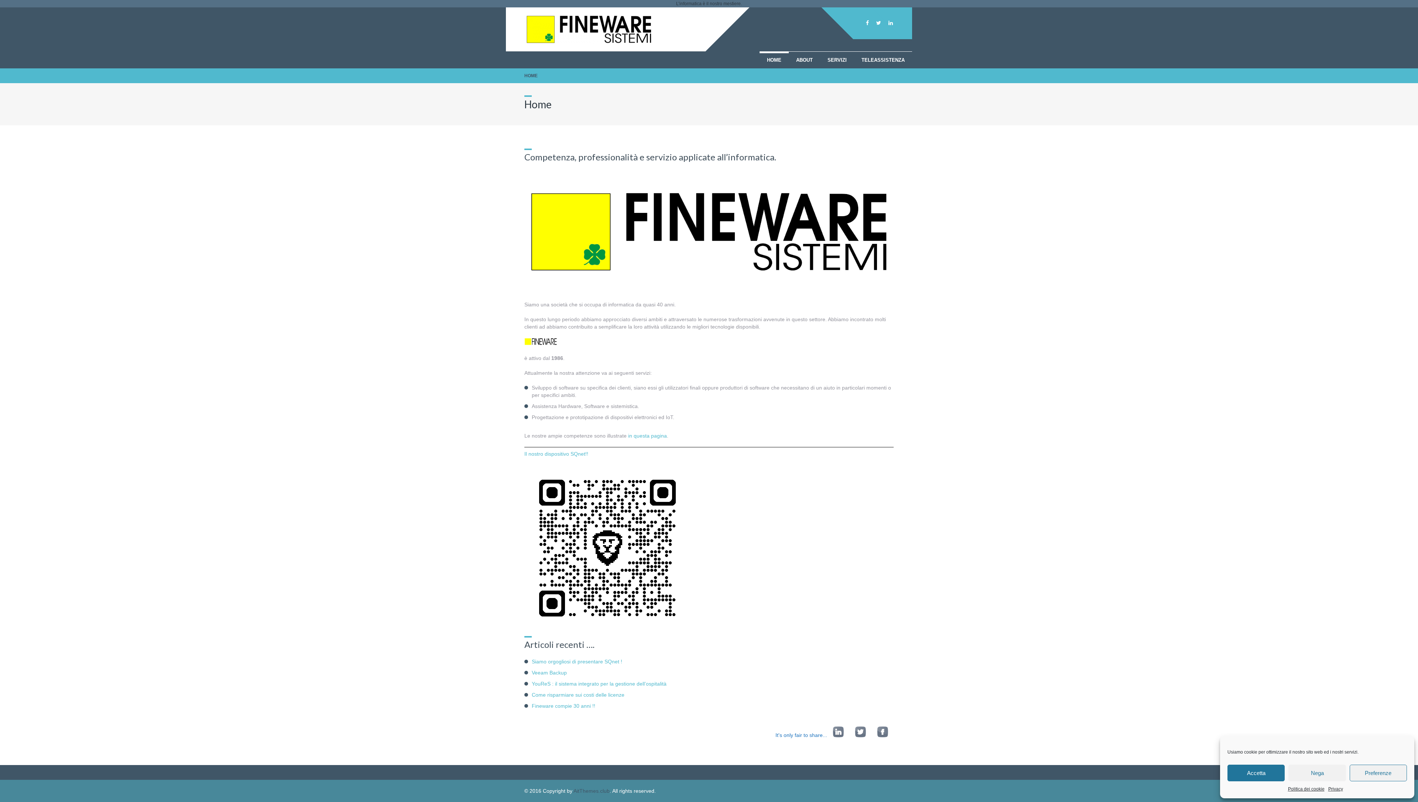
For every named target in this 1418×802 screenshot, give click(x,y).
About (804, 60)
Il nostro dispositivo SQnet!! (556, 454)
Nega (1317, 773)
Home (774, 60)
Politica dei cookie (1306, 789)
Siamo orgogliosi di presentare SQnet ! (577, 662)
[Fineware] (589, 42)
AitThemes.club (591, 791)
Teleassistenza (883, 60)
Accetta (1256, 773)
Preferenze (1378, 773)
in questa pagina (647, 436)
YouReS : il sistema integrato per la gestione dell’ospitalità (599, 684)
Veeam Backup (549, 673)
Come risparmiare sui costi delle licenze (578, 695)
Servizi (837, 60)
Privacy (1335, 789)
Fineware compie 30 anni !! (563, 706)
